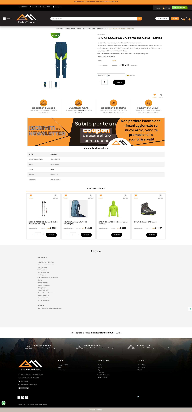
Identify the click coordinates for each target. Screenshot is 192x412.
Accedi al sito (141, 367)
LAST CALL (167, 8)
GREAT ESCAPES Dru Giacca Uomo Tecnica (113, 223)
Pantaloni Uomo (101, 29)
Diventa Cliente (162, 18)
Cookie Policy (24, 388)
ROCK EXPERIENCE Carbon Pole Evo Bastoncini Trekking (43, 223)
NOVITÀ (158, 8)
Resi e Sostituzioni (103, 377)
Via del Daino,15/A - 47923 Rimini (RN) (32, 374)
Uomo (79, 29)
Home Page (59, 29)
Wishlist (140, 370)
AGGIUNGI (119, 82)
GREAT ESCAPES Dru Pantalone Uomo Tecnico (121, 29)
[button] (139, 18)
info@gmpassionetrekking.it (29, 385)
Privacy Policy (101, 372)
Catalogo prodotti (70, 29)
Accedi (175, 18)
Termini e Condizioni (103, 375)
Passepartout (99, 410)
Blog (99, 370)
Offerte (60, 367)
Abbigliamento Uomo (89, 29)
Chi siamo (100, 365)
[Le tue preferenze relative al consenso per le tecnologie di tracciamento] (190, 309)
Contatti (100, 367)
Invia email (58, 7)
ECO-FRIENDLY (181, 8)
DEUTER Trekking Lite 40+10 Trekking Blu (75, 223)
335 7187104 (24, 7)
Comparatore (61, 370)
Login (118, 332)
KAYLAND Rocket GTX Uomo (145, 222)
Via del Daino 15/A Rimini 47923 (41, 7)
